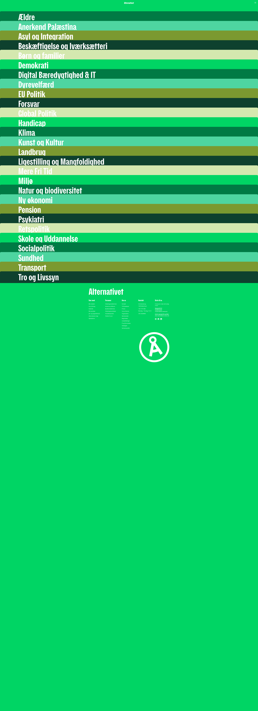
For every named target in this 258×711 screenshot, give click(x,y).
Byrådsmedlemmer (110, 309)
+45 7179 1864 (142, 309)
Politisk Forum (109, 316)
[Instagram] (156, 319)
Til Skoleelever (125, 306)
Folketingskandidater (110, 311)
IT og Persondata (126, 323)
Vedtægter (124, 325)
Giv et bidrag (92, 306)
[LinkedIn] (161, 319)
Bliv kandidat (92, 311)
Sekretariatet (125, 316)
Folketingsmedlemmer (111, 304)
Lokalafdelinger (126, 321)
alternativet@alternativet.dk (162, 316)
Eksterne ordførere (110, 306)
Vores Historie (125, 311)
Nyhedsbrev (92, 318)
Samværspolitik (126, 328)
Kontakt (124, 304)
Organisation (125, 313)
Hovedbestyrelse (109, 313)
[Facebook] (158, 319)
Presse (123, 309)
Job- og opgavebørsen (94, 313)
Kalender (91, 309)
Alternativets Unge (93, 316)
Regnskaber (125, 318)
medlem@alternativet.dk (161, 311)
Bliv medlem (92, 304)
